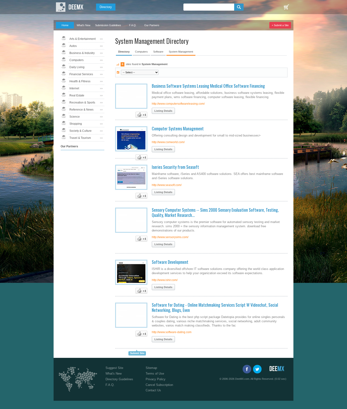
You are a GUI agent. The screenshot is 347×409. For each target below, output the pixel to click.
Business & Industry (82, 53)
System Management (181, 51)
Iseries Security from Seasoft (175, 167)
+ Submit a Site (280, 25)
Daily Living (77, 67)
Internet (74, 88)
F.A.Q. (132, 25)
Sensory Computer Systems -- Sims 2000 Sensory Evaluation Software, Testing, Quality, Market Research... (215, 212)
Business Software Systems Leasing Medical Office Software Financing (208, 86)
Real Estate (76, 95)
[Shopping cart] (286, 7)
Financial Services (81, 74)
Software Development (170, 262)
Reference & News (81, 109)
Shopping (75, 123)
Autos (73, 46)
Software (158, 51)
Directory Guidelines (119, 379)
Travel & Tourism (80, 138)
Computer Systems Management (178, 128)
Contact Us (153, 390)
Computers (76, 60)
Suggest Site (114, 368)
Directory (106, 7)
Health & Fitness (79, 81)
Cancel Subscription (159, 385)
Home (65, 25)
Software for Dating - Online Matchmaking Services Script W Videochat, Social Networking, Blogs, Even (215, 307)
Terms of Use (155, 373)
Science (74, 116)
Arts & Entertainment (82, 39)
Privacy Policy (155, 379)
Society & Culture (80, 130)
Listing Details (163, 110)
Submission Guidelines (108, 25)
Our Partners (151, 25)
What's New (83, 25)
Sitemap (151, 368)
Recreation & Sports (82, 102)
